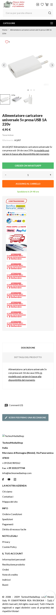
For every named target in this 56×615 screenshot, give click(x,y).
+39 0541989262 (11, 462)
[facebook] (3, 479)
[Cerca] (49, 13)
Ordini (5, 569)
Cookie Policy (9, 546)
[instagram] (15, 479)
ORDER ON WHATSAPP (28, 165)
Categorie (9, 23)
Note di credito (10, 574)
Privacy (6, 541)
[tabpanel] (28, 65)
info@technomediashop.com (17, 473)
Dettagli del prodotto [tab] (28, 357)
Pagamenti (7, 524)
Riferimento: (8, 140)
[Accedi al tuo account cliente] (37, 4)
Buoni (5, 584)
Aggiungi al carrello (28, 183)
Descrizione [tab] (28, 347)
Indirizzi (6, 579)
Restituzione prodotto (13, 564)
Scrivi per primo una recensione (27, 417)
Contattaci (7, 496)
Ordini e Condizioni (12, 514)
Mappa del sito (10, 501)
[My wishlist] (42, 4)
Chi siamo (7, 491)
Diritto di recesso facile (14, 529)
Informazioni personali (13, 559)
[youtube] (9, 479)
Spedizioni (7, 519)
